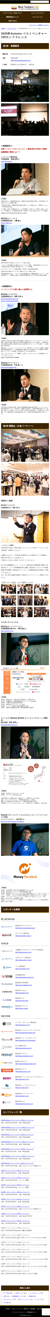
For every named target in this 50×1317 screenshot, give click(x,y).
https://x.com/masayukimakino (9, 301)
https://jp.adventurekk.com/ (8, 367)
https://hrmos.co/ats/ (21, 1008)
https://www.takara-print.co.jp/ (24, 977)
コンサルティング (35, 1293)
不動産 (31, 1296)
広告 (5, 1296)
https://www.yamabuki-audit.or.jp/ (25, 1064)
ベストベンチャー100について (12, 13)
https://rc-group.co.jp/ (21, 1087)
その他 (6, 1302)
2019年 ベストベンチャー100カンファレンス (15, 1192)
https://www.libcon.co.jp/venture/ (25, 1040)
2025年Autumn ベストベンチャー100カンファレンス (17, 1127)
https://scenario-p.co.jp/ (22, 1025)
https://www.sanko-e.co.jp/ (23, 960)
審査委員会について (12, 17)
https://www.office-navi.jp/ (23, 936)
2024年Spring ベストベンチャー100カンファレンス (17, 1149)
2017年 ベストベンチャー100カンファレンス (15, 1206)
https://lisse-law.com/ (21, 1000)
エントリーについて (37, 13)
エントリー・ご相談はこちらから (39, 25)
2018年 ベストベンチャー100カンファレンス (15, 1199)
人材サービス (19, 1293)
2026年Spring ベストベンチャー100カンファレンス (17, 1120)
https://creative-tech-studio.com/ (25, 1033)
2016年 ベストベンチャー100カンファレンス (15, 1213)
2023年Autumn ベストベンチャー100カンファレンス (17, 1156)
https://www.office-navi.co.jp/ (9, 724)
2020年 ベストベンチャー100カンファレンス (15, 1185)
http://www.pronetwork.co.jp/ (24, 1056)
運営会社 (26, 1308)
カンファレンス (37, 17)
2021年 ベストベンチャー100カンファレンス (15, 1178)
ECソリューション (24, 1299)
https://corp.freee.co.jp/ (22, 969)
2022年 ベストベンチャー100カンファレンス (15, 1170)
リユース (38, 1299)
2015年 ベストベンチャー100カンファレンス (15, 1221)
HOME (3, 28)
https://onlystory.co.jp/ (7, 631)
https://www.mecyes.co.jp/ (23, 952)
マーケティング (9, 1299)
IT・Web (6, 1293)
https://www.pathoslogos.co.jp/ (9, 298)
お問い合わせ (12, 21)
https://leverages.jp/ (6, 161)
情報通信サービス (18, 1296)
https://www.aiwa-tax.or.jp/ (23, 1048)
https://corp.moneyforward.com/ (25, 928)
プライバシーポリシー (19, 1312)
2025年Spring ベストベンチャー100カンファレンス (17, 1134)
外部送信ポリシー (32, 1312)
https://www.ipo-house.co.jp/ (24, 1104)
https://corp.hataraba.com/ (23, 985)
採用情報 (32, 1308)
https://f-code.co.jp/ (6, 223)
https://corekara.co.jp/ (22, 993)
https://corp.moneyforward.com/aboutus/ (12, 821)
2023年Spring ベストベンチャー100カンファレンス (17, 1163)
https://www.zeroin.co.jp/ (22, 1071)
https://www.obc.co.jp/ (22, 1079)
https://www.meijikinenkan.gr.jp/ (20, 60)
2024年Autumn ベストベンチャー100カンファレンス (17, 1142)
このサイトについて (16, 1308)
